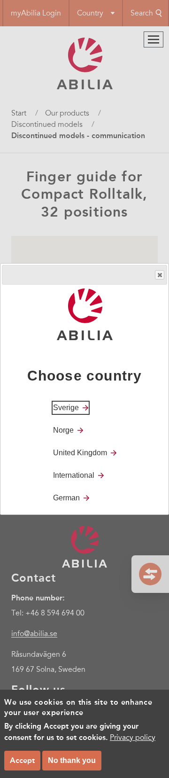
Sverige (66, 408)
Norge (63, 430)
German (66, 498)
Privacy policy (132, 737)
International (73, 475)
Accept (22, 760)
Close (159, 275)
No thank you (72, 760)
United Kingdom (80, 453)
